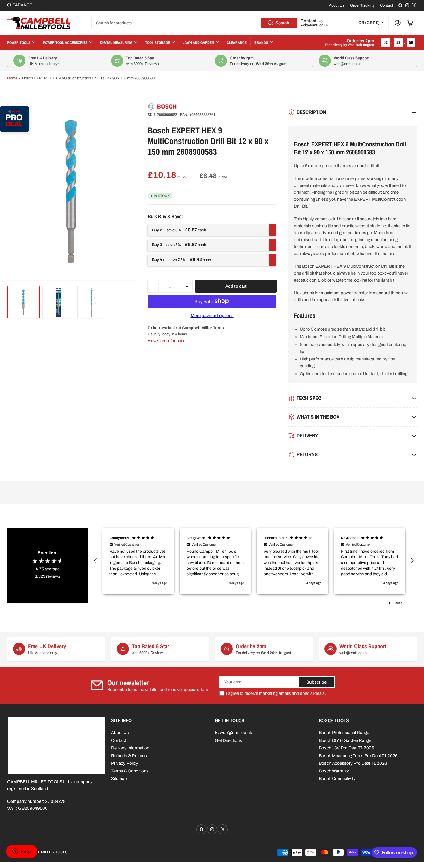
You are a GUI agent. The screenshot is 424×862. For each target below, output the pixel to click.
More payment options (212, 315)
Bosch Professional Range (344, 732)
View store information (168, 340)
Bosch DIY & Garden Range (345, 740)
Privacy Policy (124, 763)
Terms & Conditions (130, 771)
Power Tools (18, 42)
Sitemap (119, 778)
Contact (386, 5)
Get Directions (228, 740)
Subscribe (316, 682)
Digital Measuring (116, 42)
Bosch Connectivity (337, 778)
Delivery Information (130, 748)
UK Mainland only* (43, 64)
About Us (336, 5)
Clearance (237, 42)
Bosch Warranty (334, 771)
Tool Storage (157, 42)
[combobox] (194, 23)
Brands (261, 42)
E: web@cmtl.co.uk (233, 732)
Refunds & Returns (129, 755)
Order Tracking (362, 5)
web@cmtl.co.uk (315, 25)
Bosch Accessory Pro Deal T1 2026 (353, 763)
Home (12, 78)
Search (282, 23)
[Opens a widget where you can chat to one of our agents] (21, 852)
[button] (96, 561)
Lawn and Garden (198, 42)
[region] (254, 561)
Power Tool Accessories (65, 42)
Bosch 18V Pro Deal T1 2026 (346, 748)
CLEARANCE (19, 5)
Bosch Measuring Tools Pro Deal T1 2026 (358, 755)
